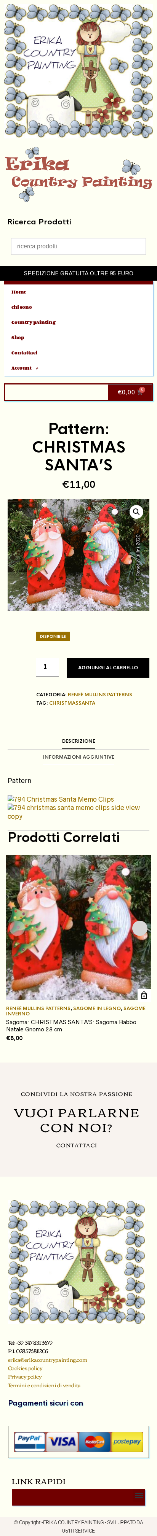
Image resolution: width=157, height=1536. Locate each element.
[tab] (78, 742)
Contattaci (24, 352)
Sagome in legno (97, 1008)
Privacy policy (25, 1376)
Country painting (33, 322)
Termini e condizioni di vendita (44, 1385)
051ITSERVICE (78, 1531)
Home (18, 291)
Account (21, 368)
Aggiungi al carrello (108, 668)
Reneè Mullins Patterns (100, 695)
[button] (136, 512)
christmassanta (72, 703)
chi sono (21, 307)
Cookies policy (25, 1368)
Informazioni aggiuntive (78, 757)
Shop (17, 337)
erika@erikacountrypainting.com (47, 1359)
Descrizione (78, 741)
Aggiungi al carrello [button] (144, 995)
